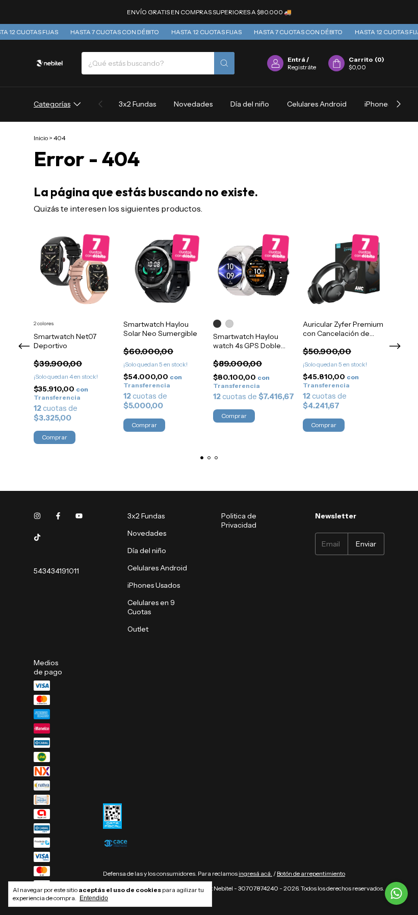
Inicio (41, 138)
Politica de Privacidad (238, 520)
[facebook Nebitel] (58, 515)
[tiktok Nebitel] (37, 537)
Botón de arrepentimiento (311, 873)
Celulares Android (317, 104)
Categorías (52, 104)
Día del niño (249, 104)
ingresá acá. (255, 873)
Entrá (296, 59)
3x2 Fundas (137, 104)
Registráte (302, 67)
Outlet (137, 629)
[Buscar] (224, 63)
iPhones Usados (153, 585)
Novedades (193, 104)
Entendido (94, 898)
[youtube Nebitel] (79, 515)
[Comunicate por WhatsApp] (396, 893)
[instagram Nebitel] (37, 515)
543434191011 (56, 571)
